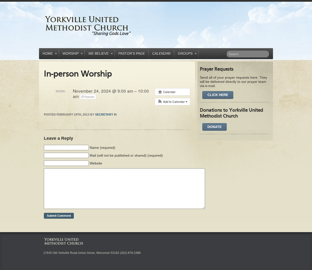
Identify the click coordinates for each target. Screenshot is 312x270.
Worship (69, 54)
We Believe (97, 54)
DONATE (214, 127)
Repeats (89, 96)
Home (46, 54)
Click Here (217, 95)
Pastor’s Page (131, 53)
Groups (183, 54)
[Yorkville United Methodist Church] (104, 26)
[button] (172, 101)
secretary (104, 114)
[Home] (64, 241)
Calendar (161, 53)
